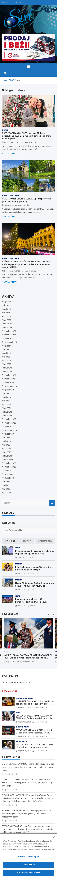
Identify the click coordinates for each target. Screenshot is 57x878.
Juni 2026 (6, 309)
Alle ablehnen (28, 865)
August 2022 (8, 478)
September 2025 (9, 342)
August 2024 (8, 390)
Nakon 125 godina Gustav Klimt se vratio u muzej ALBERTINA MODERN (34, 584)
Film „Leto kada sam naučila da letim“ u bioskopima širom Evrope (34, 568)
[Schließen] (54, 837)
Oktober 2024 (8, 382)
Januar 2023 (7, 460)
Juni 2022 (6, 485)
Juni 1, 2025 (9, 205)
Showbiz (5, 130)
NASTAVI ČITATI (9, 154)
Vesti (17, 548)
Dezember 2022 (9, 463)
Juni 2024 (6, 397)
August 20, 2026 (28, 661)
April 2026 (6, 316)
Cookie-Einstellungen (28, 857)
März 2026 (6, 320)
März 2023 (6, 452)
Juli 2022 (6, 482)
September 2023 (9, 430)
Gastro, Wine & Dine (24, 698)
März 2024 (6, 408)
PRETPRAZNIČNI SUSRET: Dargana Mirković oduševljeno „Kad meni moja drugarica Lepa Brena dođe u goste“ (26, 136)
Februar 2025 (8, 368)
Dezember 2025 (9, 331)
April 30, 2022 (22, 557)
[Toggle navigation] (28, 66)
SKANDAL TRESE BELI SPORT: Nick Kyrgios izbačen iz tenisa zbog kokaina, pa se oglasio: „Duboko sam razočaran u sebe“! (34, 747)
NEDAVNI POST (9, 691)
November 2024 (9, 379)
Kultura (18, 564)
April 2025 (6, 360)
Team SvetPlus (30, 142)
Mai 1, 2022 (21, 573)
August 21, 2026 (24, 707)
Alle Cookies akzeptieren (28, 873)
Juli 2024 (6, 394)
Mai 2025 (6, 357)
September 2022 (9, 474)
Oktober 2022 (8, 471)
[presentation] (49, 614)
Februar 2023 (8, 456)
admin (34, 557)
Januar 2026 (7, 327)
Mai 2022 (6, 489)
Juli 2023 (6, 437)
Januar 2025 (7, 371)
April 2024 (6, 405)
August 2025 (8, 346)
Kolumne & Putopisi (10, 195)
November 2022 (9, 467)
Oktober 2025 (8, 338)
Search (52, 503)
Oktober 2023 (8, 427)
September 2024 (9, 386)
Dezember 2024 (9, 375)
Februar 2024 (8, 412)
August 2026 (8, 302)
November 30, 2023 (12, 271)
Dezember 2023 (9, 419)
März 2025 (6, 364)
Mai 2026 (6, 313)
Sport (18, 741)
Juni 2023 (6, 441)
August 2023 (8, 434)
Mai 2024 (6, 401)
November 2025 (9, 335)
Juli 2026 (6, 305)
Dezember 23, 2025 (12, 142)
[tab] (10, 541)
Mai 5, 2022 (21, 605)
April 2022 (6, 493)
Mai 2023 (6, 445)
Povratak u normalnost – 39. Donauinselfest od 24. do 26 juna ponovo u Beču (31, 602)
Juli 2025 (6, 349)
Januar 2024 (7, 416)
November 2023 (9, 423)
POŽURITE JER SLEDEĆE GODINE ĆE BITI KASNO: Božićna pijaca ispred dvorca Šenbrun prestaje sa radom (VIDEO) (26, 264)
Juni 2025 (6, 353)
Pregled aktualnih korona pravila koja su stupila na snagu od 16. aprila (34, 552)
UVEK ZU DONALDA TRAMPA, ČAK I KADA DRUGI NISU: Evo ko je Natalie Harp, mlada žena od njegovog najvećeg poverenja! (34, 718)
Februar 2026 (8, 324)
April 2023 (6, 449)
